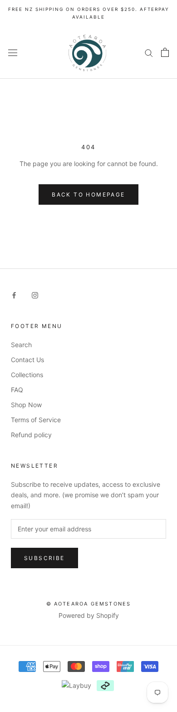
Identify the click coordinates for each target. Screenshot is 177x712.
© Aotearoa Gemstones (88, 604)
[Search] (149, 52)
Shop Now (26, 405)
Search (21, 344)
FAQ (17, 390)
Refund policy (31, 435)
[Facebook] (14, 294)
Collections (27, 375)
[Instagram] (35, 294)
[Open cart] (165, 52)
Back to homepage (88, 194)
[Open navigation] (12, 52)
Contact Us (27, 360)
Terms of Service (36, 420)
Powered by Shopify (89, 615)
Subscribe (44, 558)
